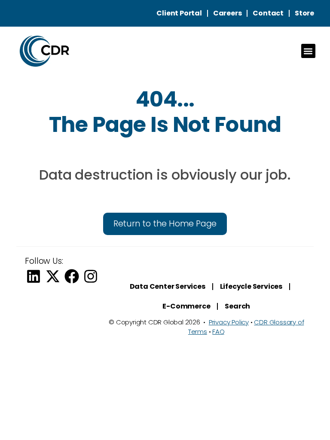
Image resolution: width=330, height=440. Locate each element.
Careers (227, 13)
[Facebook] (72, 276)
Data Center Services (167, 286)
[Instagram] (91, 276)
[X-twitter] (53, 276)
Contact (268, 13)
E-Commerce (186, 306)
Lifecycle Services (251, 286)
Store (304, 13)
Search (237, 306)
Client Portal (179, 13)
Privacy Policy (229, 322)
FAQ (218, 331)
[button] (308, 51)
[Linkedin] (33, 276)
